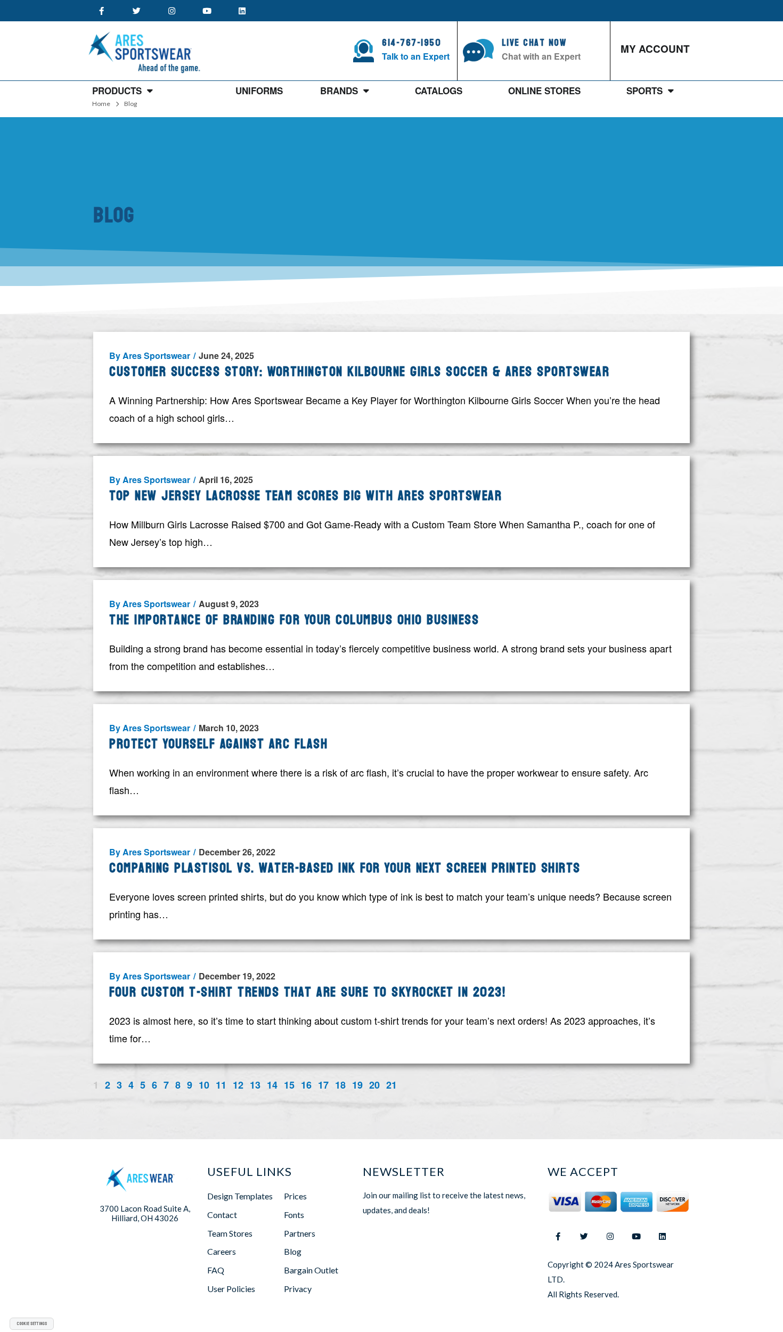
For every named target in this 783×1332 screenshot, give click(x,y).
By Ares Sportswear (152, 355)
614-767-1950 (411, 43)
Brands (339, 90)
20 (374, 1084)
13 (255, 1084)
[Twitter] (136, 11)
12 (238, 1084)
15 (289, 1084)
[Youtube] (207, 11)
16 (306, 1084)
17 (323, 1084)
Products (117, 90)
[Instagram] (172, 11)
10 (204, 1084)
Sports (644, 90)
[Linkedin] (242, 11)
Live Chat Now (534, 43)
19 (357, 1084)
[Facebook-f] (101, 11)
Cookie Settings (32, 1323)
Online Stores (544, 90)
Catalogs (438, 90)
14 (272, 1084)
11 (221, 1084)
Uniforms (259, 90)
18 (340, 1084)
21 (391, 1084)
